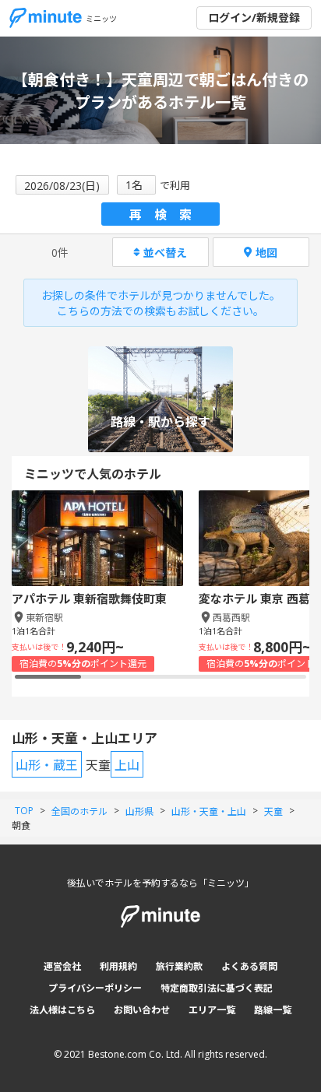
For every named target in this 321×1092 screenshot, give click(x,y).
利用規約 (118, 966)
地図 (266, 252)
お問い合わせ (142, 1010)
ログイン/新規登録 (254, 17)
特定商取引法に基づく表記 (216, 988)
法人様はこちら (62, 1010)
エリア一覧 (212, 1010)
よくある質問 (249, 966)
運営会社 (62, 966)
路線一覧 (272, 1010)
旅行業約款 (179, 966)
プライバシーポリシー (95, 988)
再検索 (166, 214)
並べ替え (165, 252)
